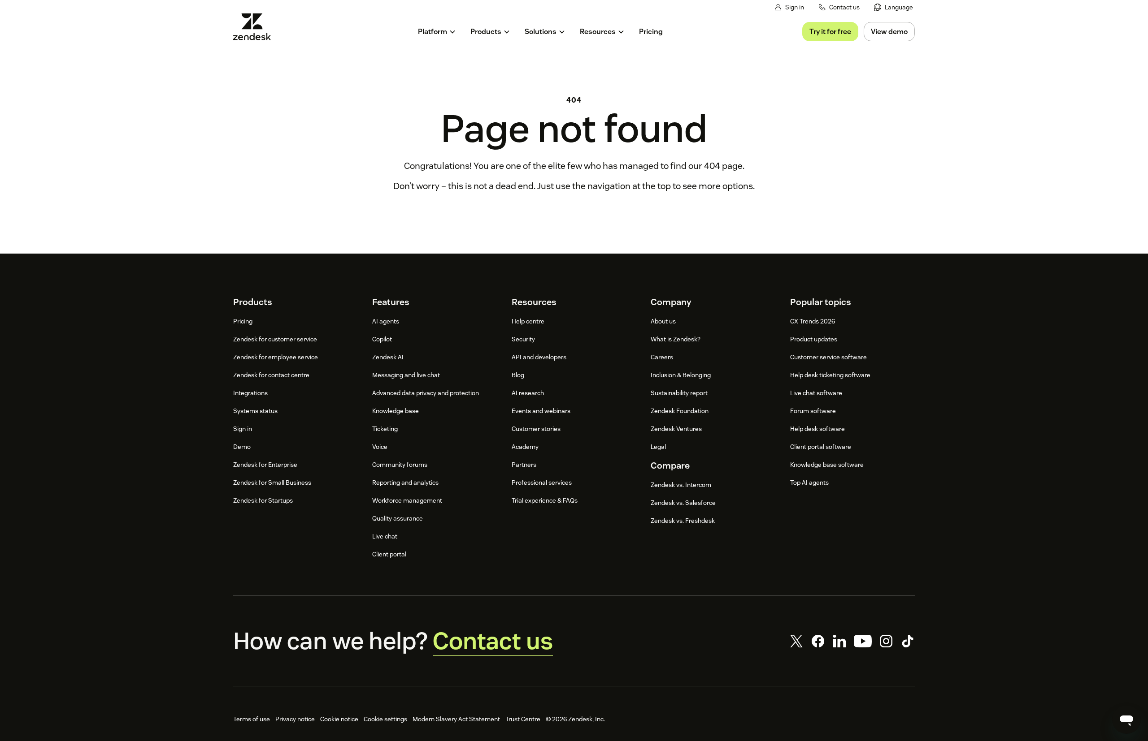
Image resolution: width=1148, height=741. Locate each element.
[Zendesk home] (255, 27)
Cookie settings (385, 719)
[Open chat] (1126, 719)
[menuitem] (893, 7)
